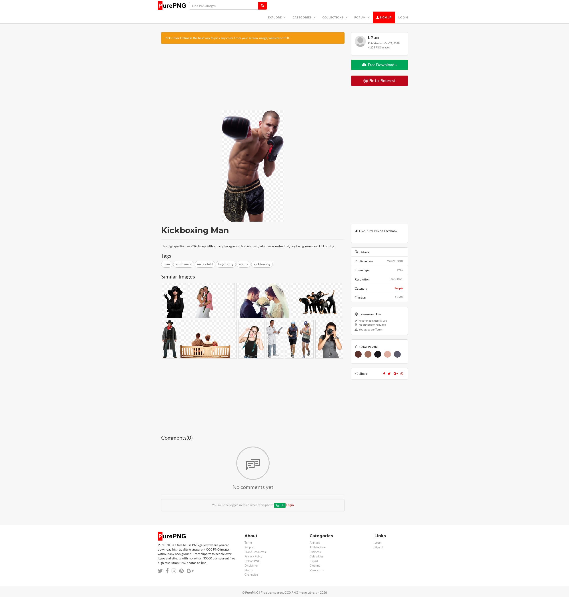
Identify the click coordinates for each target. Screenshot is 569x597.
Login (403, 17)
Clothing (315, 565)
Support (249, 547)
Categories (302, 17)
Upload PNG (252, 561)
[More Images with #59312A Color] (358, 354)
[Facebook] (384, 373)
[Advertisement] (253, 79)
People (399, 288)
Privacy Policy (253, 556)
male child (205, 264)
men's (243, 264)
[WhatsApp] (402, 373)
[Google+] (396, 373)
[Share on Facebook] (167, 571)
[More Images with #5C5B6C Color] (397, 354)
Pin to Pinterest (382, 80)
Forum (360, 17)
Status (248, 570)
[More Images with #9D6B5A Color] (368, 354)
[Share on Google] (190, 571)
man (167, 264)
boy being (225, 264)
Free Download (381, 64)
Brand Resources (255, 552)
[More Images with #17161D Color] (377, 354)
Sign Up (385, 17)
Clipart (314, 561)
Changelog (251, 574)
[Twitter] (389, 373)
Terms (248, 542)
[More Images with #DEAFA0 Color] (387, 354)
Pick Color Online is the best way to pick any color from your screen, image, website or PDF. (227, 38)
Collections (333, 17)
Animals (315, 542)
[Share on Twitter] (160, 571)
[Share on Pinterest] (181, 571)
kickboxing (262, 264)
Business (315, 552)
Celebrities (316, 556)
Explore (275, 17)
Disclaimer (251, 565)
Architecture (318, 547)
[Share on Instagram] (174, 571)
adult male (184, 264)
